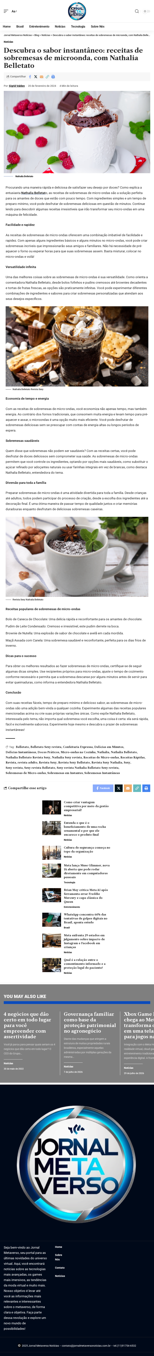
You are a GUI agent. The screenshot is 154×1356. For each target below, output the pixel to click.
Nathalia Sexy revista (67, 757)
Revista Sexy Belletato (74, 762)
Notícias (8, 41)
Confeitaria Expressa (78, 747)
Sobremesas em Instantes (65, 773)
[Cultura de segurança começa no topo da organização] (51, 853)
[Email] (41, 77)
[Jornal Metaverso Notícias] (77, 11)
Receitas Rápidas (132, 757)
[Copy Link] (47, 77)
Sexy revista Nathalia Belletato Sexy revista (88, 767)
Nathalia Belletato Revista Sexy (28, 757)
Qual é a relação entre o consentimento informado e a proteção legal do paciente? (85, 963)
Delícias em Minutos (108, 747)
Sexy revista (14, 767)
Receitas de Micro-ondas (101, 757)
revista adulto (27, 762)
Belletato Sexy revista (45, 747)
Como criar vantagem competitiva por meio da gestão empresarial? (86, 806)
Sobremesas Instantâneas (102, 773)
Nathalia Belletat (33, 193)
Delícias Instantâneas (21, 752)
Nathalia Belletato (124, 752)
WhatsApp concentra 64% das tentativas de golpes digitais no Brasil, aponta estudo (85, 918)
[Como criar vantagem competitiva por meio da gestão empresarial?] (51, 807)
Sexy (127, 762)
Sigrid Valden (17, 85)
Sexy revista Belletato (39, 767)
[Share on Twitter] (35, 77)
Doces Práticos (48, 752)
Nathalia (103, 752)
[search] (137, 11)
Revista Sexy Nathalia (106, 762)
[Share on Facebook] (29, 77)
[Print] (53, 77)
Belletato (22, 747)
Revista (11, 762)
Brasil (67, 927)
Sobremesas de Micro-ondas (26, 773)
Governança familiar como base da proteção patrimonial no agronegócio (90, 1022)
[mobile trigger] (7, 11)
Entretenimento (72, 907)
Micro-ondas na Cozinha (78, 752)
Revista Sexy (48, 762)
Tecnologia (69, 882)
